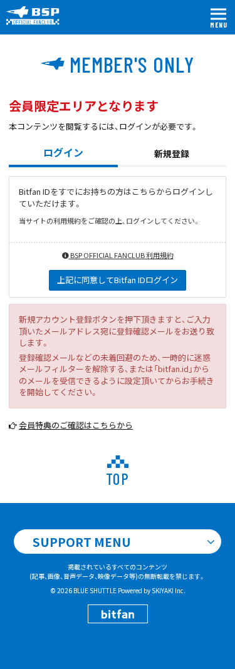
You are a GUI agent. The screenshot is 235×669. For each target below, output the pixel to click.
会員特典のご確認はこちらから (76, 425)
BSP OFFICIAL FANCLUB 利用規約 (121, 255)
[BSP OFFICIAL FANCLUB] (37, 15)
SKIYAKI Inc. (168, 590)
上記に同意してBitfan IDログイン (117, 280)
